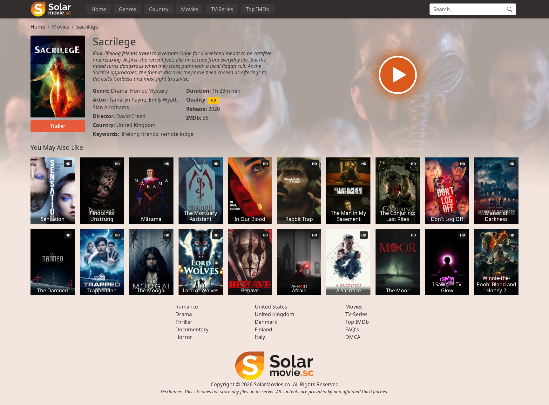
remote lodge (177, 133)
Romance (186, 306)
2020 (214, 108)
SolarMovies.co (272, 384)
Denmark (266, 321)
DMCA (352, 337)
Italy (260, 337)
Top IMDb (257, 9)
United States (271, 306)
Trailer (57, 126)
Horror (138, 90)
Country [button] (158, 9)
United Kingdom (136, 125)
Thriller (184, 321)
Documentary (191, 329)
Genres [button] (127, 9)
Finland (263, 329)
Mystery (158, 90)
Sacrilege (87, 26)
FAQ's (352, 329)
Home (99, 9)
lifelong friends (140, 133)
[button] (398, 75)
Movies (189, 9)
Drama (119, 90)
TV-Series (222, 9)
